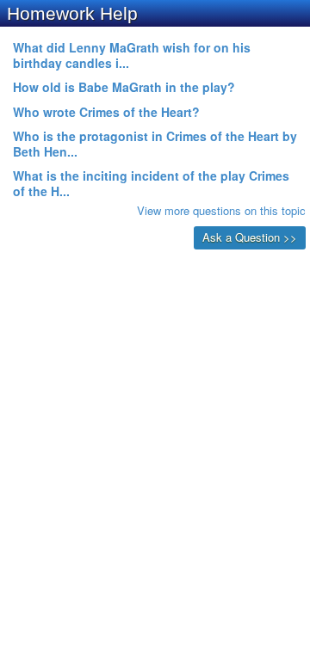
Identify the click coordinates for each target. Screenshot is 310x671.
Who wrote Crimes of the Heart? (106, 111)
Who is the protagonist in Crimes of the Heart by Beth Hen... (155, 143)
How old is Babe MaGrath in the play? (124, 86)
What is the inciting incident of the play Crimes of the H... (151, 183)
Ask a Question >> (249, 237)
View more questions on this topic (221, 210)
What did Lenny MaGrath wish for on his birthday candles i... (132, 55)
